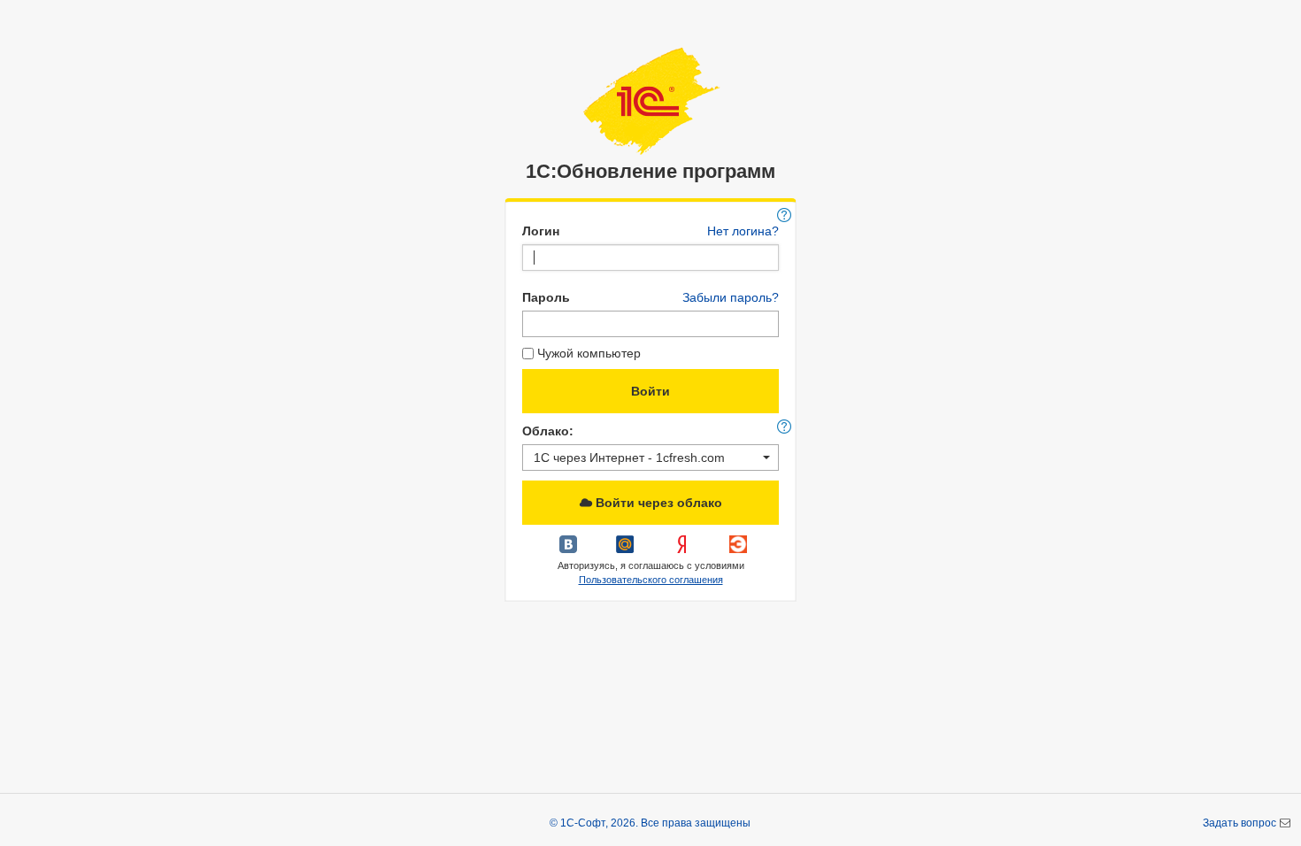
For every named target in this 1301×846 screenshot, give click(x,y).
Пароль (546, 297)
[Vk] (570, 550)
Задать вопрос (1241, 823)
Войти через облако (657, 503)
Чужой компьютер (589, 353)
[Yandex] (683, 550)
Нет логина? (743, 231)
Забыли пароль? (730, 297)
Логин (540, 231)
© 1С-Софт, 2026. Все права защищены (650, 823)
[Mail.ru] (626, 550)
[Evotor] (738, 550)
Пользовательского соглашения (651, 579)
